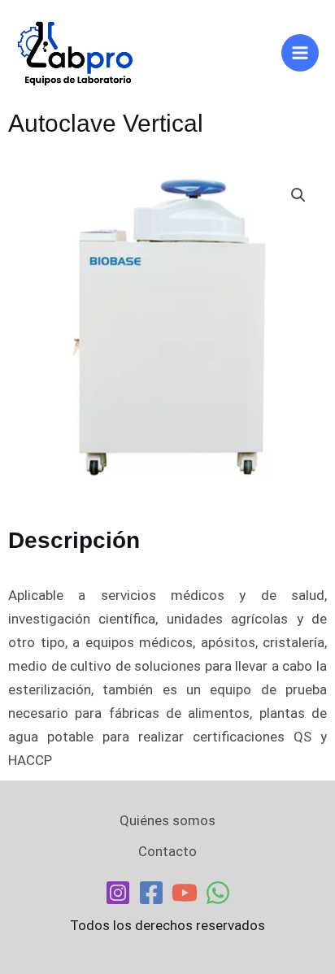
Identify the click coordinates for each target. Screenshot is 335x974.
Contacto (167, 851)
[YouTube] (185, 893)
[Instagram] (118, 893)
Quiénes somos (167, 820)
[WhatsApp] (218, 893)
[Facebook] (151, 893)
